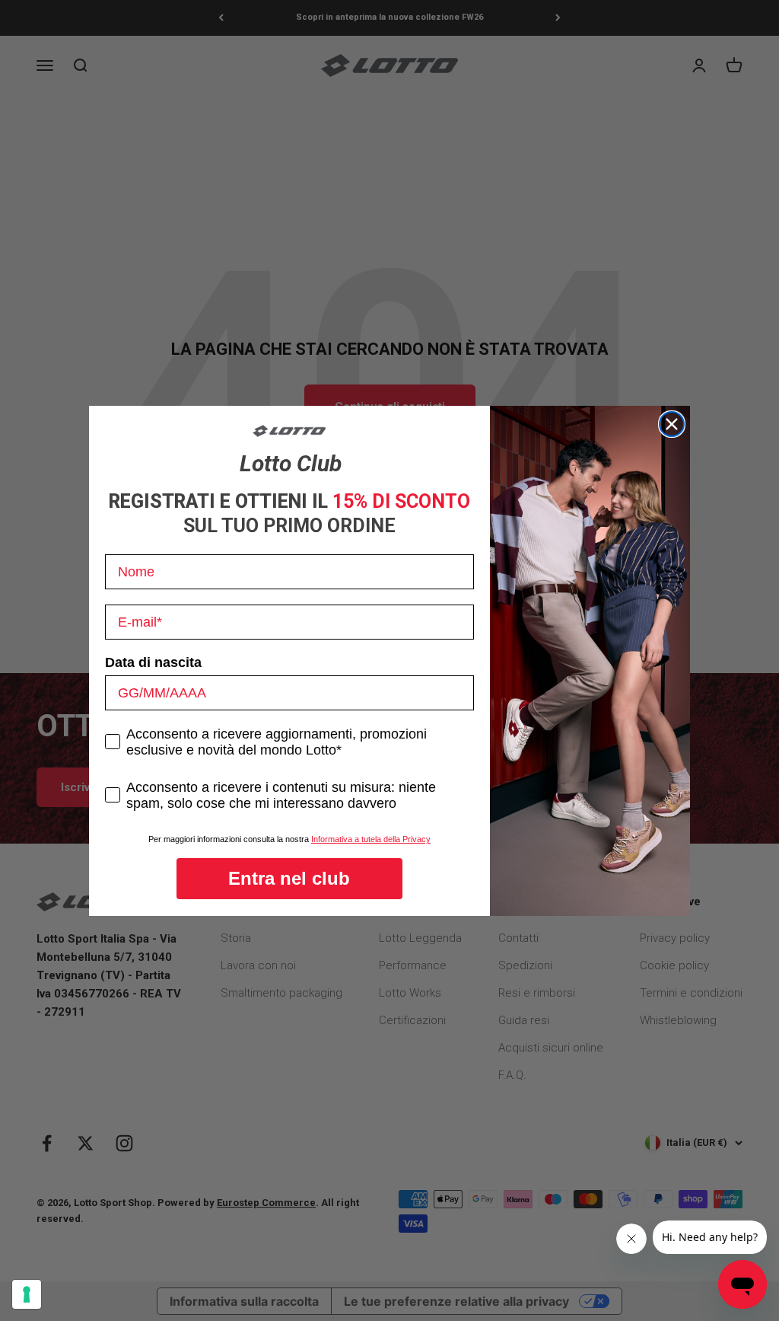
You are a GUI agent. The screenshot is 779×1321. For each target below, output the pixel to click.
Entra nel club (289, 878)
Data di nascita (153, 662)
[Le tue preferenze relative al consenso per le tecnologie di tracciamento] (26, 1294)
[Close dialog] (672, 424)
